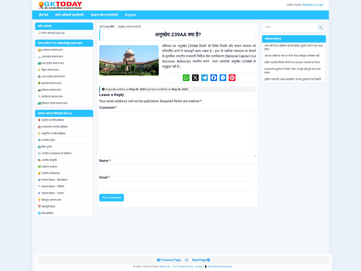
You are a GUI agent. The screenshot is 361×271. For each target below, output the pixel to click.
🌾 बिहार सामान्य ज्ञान (48, 69)
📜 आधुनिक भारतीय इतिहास (51, 133)
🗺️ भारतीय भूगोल (46, 140)
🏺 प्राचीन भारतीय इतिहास (51, 120)
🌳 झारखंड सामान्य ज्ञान (49, 83)
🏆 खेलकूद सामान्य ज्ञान (49, 199)
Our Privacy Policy (183, 266)
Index (199, 266)
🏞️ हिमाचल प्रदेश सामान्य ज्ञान (52, 103)
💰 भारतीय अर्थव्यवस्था (49, 173)
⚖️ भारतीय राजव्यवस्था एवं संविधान (54, 153)
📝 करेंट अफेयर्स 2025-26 (51, 33)
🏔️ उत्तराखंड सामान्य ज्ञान (50, 56)
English (130, 15)
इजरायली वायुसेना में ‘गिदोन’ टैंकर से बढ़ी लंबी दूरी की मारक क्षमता (292, 70)
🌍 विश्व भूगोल (45, 146)
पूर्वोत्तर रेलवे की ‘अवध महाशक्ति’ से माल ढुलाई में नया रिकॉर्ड (292, 79)
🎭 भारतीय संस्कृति (47, 160)
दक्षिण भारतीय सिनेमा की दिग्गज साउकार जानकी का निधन (292, 62)
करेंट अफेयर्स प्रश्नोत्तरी (69, 15)
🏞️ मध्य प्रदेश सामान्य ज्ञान (51, 63)
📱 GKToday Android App (218, 266)
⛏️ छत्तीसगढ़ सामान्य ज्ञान (50, 96)
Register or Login (313, 4)
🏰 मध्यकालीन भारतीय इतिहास (53, 126)
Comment (108, 108)
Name (105, 161)
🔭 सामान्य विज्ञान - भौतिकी (51, 186)
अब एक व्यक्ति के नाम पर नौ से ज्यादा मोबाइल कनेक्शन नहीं (291, 55)
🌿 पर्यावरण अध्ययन (47, 166)
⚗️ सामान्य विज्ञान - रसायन (51, 193)
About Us (165, 266)
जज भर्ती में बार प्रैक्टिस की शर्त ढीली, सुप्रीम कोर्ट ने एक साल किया (293, 47)
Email (104, 177)
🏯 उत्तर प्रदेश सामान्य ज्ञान (51, 76)
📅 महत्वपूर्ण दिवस (46, 206)
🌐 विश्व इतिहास (45, 213)
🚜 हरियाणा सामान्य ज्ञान (49, 89)
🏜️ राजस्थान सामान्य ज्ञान (50, 49)
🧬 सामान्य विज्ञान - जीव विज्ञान (52, 179)
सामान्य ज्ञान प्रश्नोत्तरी (104, 15)
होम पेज (43, 15)
